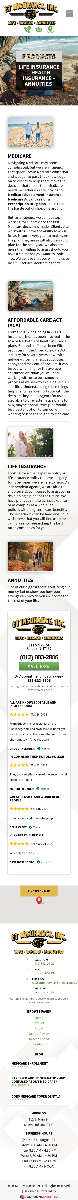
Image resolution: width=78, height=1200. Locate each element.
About (39, 1028)
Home (39, 1017)
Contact (39, 1044)
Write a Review (39, 1033)
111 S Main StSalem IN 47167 (39, 647)
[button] (40, 900)
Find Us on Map (45, 992)
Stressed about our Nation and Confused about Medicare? (38, 1080)
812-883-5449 (44, 973)
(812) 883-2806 (39, 657)
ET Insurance (22, 1066)
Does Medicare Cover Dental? (36, 1096)
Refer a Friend (39, 1039)
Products (39, 1023)
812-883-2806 (39, 680)
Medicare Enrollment (30, 1063)
